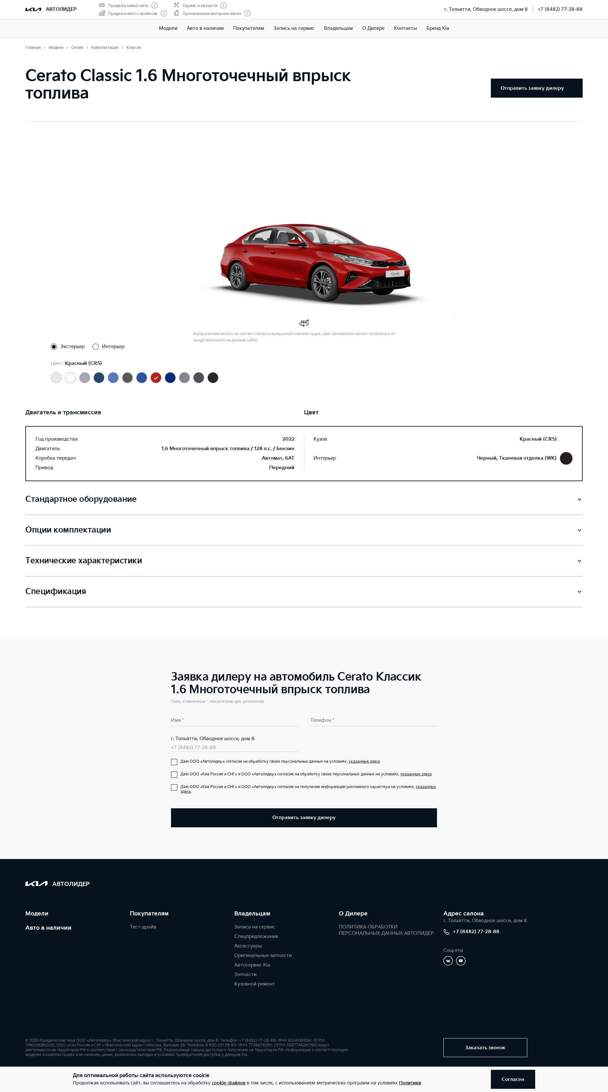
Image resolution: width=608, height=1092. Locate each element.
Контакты (405, 28)
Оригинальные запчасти (263, 956)
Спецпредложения (256, 937)
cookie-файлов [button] (228, 1083)
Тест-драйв (143, 927)
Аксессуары (248, 946)
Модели (168, 28)
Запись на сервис (294, 28)
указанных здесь (364, 761)
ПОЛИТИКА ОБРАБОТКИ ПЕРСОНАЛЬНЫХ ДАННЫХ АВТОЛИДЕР (386, 930)
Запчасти (245, 975)
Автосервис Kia (252, 965)
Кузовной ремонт (254, 984)
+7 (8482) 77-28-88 (560, 9)
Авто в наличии (205, 28)
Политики (410, 1083)
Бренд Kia (438, 28)
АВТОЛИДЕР (61, 9)
